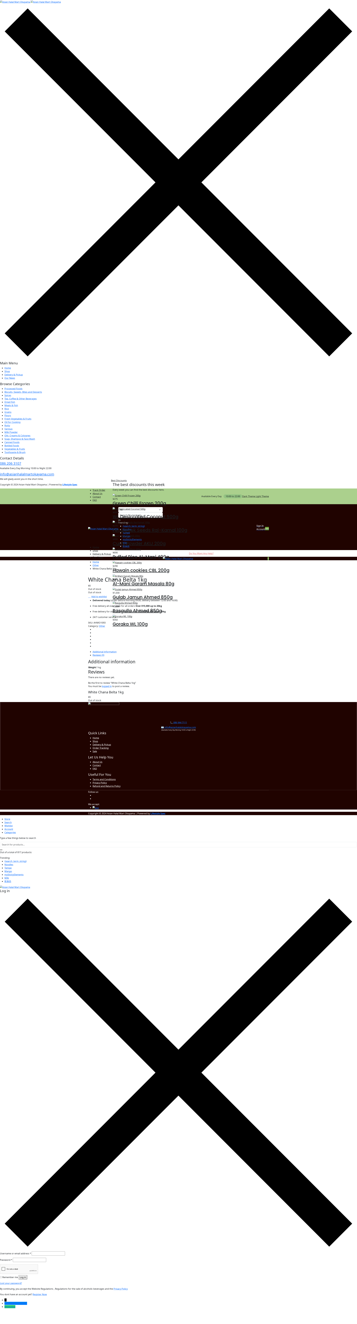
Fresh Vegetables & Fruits (17, 418)
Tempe (8, 867)
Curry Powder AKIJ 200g (139, 543)
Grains (7, 412)
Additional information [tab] (105, 651)
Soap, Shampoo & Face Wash (19, 438)
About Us (97, 493)
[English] (197, 496)
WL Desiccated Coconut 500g (145, 516)
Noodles (8, 864)
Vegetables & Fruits (14, 449)
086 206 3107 (10, 463)
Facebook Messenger (15, 1303)
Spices (7, 395)
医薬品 (7, 881)
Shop (7, 371)
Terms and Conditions (104, 779)
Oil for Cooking (12, 422)
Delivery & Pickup (13, 374)
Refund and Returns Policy (106, 786)
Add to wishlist (99, 596)
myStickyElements (14, 874)
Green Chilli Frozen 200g (139, 503)
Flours (7, 415)
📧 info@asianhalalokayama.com (178, 727)
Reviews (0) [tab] (98, 655)
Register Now (40, 1294)
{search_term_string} (15, 861)
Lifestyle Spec (69, 484)
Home (7, 368)
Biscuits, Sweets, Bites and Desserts (23, 392)
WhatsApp (9, 1306)
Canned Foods (12, 442)
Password (6, 1259)
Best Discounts (119, 480)
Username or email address (15, 1253)
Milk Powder (11, 432)
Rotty (7, 425)
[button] (268, 528)
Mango (8, 871)
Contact (97, 496)
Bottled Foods (11, 445)
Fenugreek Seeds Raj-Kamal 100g (150, 530)
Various (8, 428)
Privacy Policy (100, 782)
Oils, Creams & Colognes (17, 435)
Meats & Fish (11, 405)
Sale (95, 751)
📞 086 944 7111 (178, 722)
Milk (6, 878)
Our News (9, 378)
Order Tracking (101, 747)
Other (96, 565)
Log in (23, 1277)
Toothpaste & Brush (15, 452)
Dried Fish (9, 402)
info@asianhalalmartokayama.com (27, 474)
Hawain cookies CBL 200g (141, 570)
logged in (107, 686)
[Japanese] (200, 496)
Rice (6, 408)
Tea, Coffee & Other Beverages (20, 398)
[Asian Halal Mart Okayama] (30, 1)
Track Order (99, 490)
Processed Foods (13, 388)
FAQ (95, 500)
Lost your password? (11, 1283)
